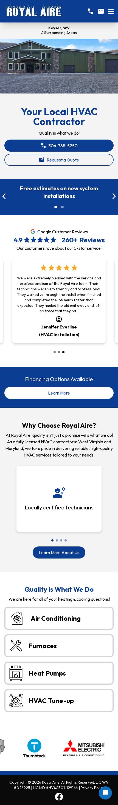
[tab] (55, 352)
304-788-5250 (59, 145)
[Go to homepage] (33, 11)
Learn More (68, 394)
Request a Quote (59, 160)
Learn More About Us (59, 552)
